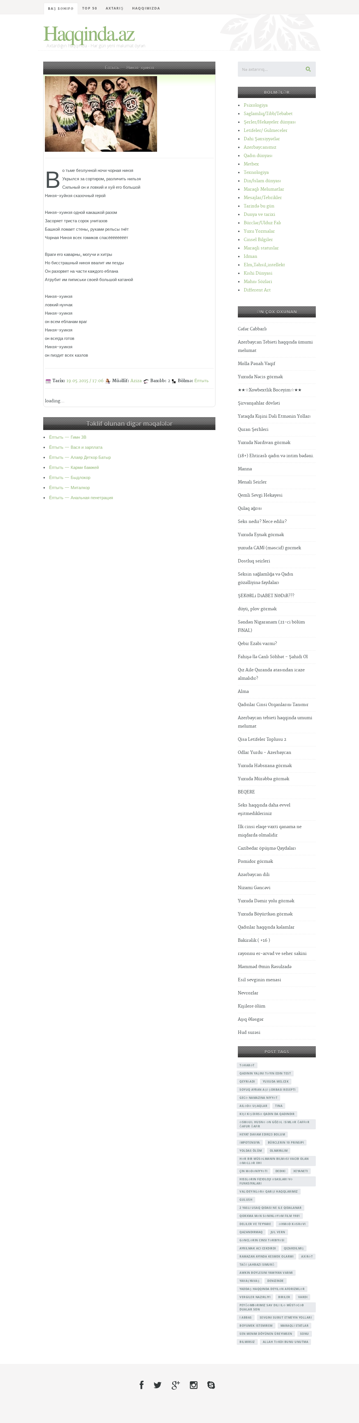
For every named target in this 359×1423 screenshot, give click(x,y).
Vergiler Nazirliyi (255, 1297)
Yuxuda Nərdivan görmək (264, 442)
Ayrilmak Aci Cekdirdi (258, 1248)
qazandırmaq (251, 1232)
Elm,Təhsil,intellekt (264, 265)
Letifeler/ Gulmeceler (265, 130)
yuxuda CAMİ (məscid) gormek (269, 548)
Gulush (246, 1200)
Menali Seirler (252, 482)
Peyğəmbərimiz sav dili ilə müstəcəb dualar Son (272, 1307)
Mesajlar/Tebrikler (263, 197)
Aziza (136, 381)
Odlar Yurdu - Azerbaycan (264, 752)
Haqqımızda (146, 8)
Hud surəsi (249, 1032)
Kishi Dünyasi (258, 273)
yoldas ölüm (251, 1151)
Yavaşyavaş (249, 1281)
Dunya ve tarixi (259, 214)
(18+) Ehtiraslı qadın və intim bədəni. (276, 456)
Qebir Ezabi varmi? (257, 643)
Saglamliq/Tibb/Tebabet (268, 113)
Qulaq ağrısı (250, 508)
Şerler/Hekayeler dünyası (270, 122)
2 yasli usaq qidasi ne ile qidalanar (271, 1208)
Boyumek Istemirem (256, 1326)
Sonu (304, 1334)
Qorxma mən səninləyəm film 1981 (270, 1216)
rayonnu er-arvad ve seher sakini (272, 953)
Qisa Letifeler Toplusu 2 (262, 739)
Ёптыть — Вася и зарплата (75, 447)
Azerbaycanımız (260, 147)
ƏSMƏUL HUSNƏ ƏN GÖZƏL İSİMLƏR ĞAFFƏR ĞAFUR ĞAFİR (274, 1124)
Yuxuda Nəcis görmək (260, 377)
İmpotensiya (250, 1142)
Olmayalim (279, 1151)
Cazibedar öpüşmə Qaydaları (267, 848)
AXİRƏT (307, 1256)
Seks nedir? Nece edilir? (262, 521)
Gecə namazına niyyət (258, 1098)
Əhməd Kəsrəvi (292, 1224)
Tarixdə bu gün (259, 206)
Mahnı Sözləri (258, 281)
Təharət (247, 1065)
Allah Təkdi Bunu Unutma (286, 1342)
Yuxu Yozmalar (259, 231)
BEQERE (246, 792)
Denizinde (275, 1281)
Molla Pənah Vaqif (256, 363)
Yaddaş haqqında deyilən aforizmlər (272, 1289)
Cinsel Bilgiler (258, 239)
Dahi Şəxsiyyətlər (262, 139)
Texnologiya (256, 172)
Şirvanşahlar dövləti (259, 403)
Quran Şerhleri (253, 429)
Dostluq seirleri (254, 561)
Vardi (303, 1297)
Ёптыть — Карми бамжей (74, 467)
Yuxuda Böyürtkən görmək (265, 914)
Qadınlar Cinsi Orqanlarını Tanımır (273, 704)
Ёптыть (201, 381)
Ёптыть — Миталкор (69, 487)
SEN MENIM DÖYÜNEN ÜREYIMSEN (266, 1334)
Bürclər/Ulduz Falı (262, 223)
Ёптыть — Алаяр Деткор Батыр (80, 457)
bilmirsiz (247, 1342)
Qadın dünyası (258, 155)
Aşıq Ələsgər (251, 1019)
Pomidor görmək (255, 861)
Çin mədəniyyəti (254, 1171)
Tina (278, 1106)
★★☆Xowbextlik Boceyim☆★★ (270, 390)
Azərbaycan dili (254, 874)
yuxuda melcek (276, 1081)
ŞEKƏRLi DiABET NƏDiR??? (266, 596)
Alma (243, 691)
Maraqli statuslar (261, 248)
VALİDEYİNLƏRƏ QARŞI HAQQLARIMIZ (269, 1191)
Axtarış (115, 8)
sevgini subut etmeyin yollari (286, 1317)
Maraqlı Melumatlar (264, 189)
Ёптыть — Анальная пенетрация (81, 498)
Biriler (284, 1297)
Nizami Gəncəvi (254, 888)
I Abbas (246, 1317)
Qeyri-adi (247, 1081)
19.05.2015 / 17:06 (84, 381)
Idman (250, 256)
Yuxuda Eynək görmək (261, 535)
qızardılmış (294, 1248)
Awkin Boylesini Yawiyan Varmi (266, 1273)
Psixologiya (256, 105)
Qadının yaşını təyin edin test (265, 1073)
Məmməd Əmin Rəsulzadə (264, 966)
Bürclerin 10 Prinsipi (286, 1142)
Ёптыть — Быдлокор (69, 477)
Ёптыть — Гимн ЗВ (67, 437)
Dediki (280, 1171)
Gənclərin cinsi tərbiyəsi (262, 1240)
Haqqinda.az (88, 32)
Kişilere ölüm (251, 1006)
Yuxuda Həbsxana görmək (265, 765)
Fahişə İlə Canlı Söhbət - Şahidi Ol (273, 657)
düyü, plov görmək (257, 609)
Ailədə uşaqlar (253, 1106)
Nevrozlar (248, 993)
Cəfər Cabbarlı (252, 329)
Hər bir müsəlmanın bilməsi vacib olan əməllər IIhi (274, 1161)
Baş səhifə (61, 8)
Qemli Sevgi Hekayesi (260, 495)
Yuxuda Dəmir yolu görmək (266, 901)
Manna (245, 469)
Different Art (257, 290)
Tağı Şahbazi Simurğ (257, 1265)
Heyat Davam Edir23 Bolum (262, 1134)
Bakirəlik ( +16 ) (254, 940)
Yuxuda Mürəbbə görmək (263, 779)
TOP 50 (89, 8)
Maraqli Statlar (294, 1326)
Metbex (251, 164)
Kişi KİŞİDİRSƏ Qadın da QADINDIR (267, 1114)
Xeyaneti (300, 1171)
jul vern (278, 1232)
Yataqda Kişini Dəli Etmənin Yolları (274, 416)
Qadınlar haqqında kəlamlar (266, 927)
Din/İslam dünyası (262, 181)
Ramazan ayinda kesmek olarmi (266, 1256)
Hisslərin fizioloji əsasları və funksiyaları (266, 1181)
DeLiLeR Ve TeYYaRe (255, 1224)
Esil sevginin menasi (259, 980)
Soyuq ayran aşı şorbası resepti (268, 1090)
